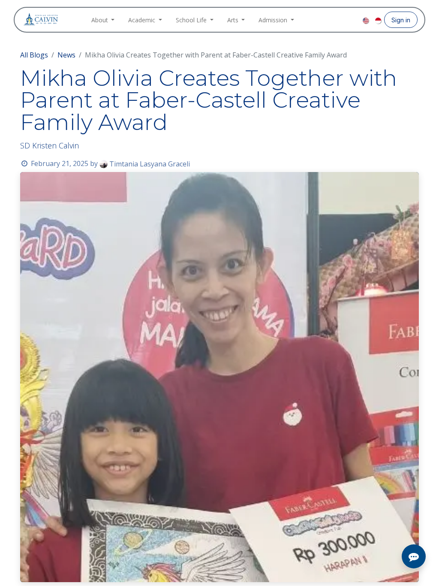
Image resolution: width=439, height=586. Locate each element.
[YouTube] (355, 20)
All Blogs (34, 55)
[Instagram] (341, 20)
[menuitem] (103, 20)
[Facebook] (328, 20)
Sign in (400, 20)
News (66, 55)
